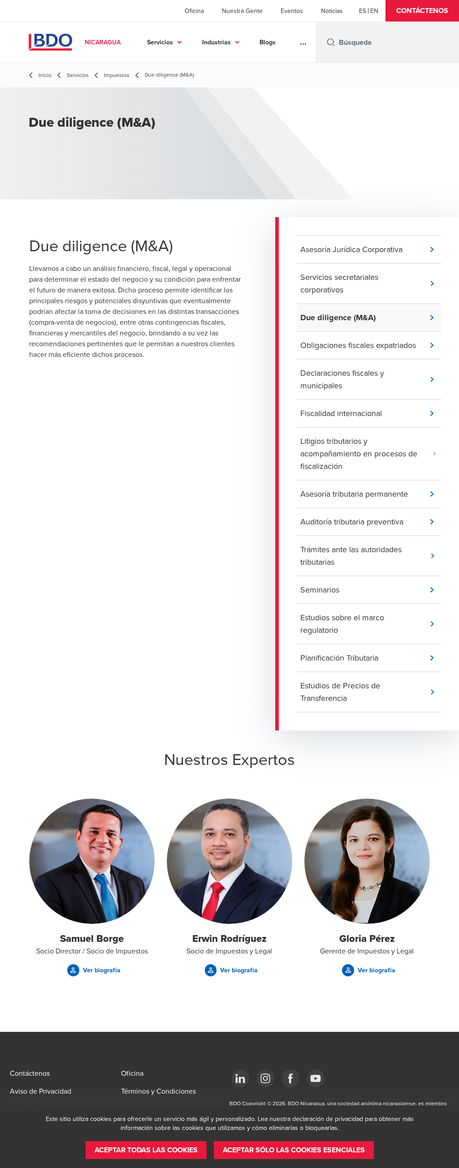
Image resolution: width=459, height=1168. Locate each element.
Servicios (160, 42)
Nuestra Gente (242, 10)
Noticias (332, 10)
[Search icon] (330, 42)
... (303, 42)
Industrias (216, 42)
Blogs (268, 42)
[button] (422, 10)
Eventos (292, 10)
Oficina (194, 10)
